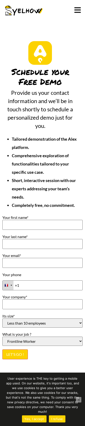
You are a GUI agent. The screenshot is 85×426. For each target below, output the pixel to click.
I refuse (57, 419)
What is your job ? (16, 334)
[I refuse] (78, 400)
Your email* (11, 255)
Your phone (11, 275)
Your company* (14, 297)
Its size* (8, 316)
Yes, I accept (34, 419)
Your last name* (15, 237)
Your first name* (15, 217)
